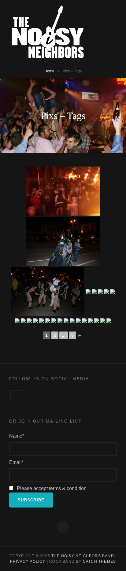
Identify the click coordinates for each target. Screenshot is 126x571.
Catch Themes (99, 561)
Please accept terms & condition (51, 488)
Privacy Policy (28, 561)
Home (49, 71)
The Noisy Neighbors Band (82, 556)
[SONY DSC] (63, 241)
